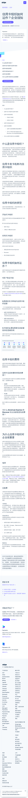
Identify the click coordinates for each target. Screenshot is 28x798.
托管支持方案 (5, 782)
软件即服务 (18, 696)
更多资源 (4, 7)
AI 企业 (17, 698)
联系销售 (13, 619)
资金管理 (17, 692)
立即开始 (5, 619)
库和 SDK (17, 745)
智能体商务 (18, 676)
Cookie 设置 (5, 773)
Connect (4, 688)
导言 (3, 60)
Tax (3, 725)
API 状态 (17, 741)
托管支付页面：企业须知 (10, 589)
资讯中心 (17, 759)
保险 (16, 708)
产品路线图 (18, 755)
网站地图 (4, 771)
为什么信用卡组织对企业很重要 (10, 77)
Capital (4, 682)
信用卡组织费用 (6, 74)
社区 (3, 761)
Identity (4, 700)
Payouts (4, 715)
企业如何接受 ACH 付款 (10, 591)
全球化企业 (18, 686)
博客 (3, 759)
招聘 (16, 757)
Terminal (4, 727)
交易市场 (17, 690)
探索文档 (4, 652)
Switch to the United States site (10, 794)
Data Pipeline (5, 692)
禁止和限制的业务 (6, 767)
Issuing (4, 704)
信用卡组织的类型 (6, 68)
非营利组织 (18, 712)
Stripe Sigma (5, 723)
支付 (10, 7)
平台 (16, 694)
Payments (5, 713)
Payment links (6, 711)
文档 (16, 737)
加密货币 (4, 690)
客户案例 (4, 757)
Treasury (4, 729)
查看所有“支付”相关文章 (8, 584)
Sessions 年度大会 (7, 763)
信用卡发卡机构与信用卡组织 (9, 65)
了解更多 (4, 40)
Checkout (4, 684)
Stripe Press (18, 761)
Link (3, 706)
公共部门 (17, 716)
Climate (4, 686)
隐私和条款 (5, 765)
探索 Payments (6, 636)
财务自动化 (18, 684)
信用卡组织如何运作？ (8, 71)
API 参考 (17, 739)
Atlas (3, 674)
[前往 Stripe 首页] (4, 665)
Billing (4, 680)
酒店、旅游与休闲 (19, 706)
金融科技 (17, 702)
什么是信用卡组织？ (7, 63)
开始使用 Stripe (7, 22)
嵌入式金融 (18, 682)
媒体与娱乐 (18, 710)
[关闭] (25, 791)
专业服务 (17, 714)
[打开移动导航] (24, 2)
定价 (3, 672)
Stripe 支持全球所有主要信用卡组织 (13, 293)
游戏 (16, 704)
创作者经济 (18, 700)
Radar (4, 717)
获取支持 (4, 780)
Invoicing (4, 702)
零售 (16, 718)
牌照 (3, 769)
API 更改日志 (18, 743)
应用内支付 (18, 688)
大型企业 (17, 672)
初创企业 (17, 674)
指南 (3, 755)
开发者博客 (18, 749)
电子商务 (17, 680)
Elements (4, 694)
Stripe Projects (19, 747)
